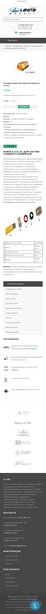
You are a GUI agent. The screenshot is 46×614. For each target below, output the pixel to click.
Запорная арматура (13, 323)
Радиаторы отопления (14, 308)
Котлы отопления (12, 313)
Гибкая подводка (12, 294)
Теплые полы (11, 299)
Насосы (9, 318)
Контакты (9, 564)
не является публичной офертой (23, 607)
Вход (7, 574)
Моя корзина (10, 582)
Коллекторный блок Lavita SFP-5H (23, 367)
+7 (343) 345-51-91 (25, 25)
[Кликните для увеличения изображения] (23, 66)
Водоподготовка (12, 327)
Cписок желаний (12, 586)
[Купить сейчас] (35, 106)
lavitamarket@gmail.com (18, 546)
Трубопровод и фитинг (14, 289)
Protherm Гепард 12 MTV (20, 378)
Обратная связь (11, 560)
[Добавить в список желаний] (31, 106)
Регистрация (10, 578)
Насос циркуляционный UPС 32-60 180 (25, 390)
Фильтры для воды (13, 332)
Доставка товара (12, 556)
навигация (12, 40)
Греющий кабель (12, 303)
